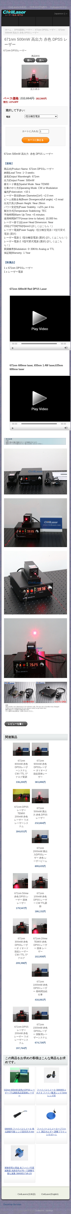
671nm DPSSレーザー (45, 30)
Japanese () (59, 13)
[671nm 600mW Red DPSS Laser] (40, 322)
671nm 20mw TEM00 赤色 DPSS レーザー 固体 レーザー (40, 945)
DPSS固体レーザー (23, 30)
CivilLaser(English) (38, 7)
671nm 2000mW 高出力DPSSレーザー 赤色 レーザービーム (40, 854)
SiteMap (49, 1210)
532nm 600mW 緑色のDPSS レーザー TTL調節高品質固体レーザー (19, 1093)
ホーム (8, 30)
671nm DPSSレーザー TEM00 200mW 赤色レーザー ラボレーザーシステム (21, 817)
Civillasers (39, 1210)
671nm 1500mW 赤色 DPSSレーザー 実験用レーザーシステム (40, 1031)
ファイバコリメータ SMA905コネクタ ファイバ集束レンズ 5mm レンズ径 (51, 1093)
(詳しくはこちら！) (41, 226)
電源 (8, 117)
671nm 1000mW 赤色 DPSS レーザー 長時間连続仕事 (40, 988)
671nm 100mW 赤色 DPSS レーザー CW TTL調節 (40, 900)
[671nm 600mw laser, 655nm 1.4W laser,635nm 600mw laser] (40, 403)
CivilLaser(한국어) (58, 7)
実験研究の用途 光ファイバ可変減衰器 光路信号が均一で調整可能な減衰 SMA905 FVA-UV (19, 1171)
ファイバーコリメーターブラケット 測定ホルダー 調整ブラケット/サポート (51, 1132)
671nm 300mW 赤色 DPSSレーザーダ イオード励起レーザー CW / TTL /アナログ (21, 948)
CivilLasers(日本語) (18, 7)
